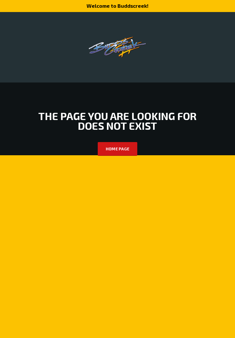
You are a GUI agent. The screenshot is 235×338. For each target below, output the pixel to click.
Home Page (118, 148)
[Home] (117, 46)
